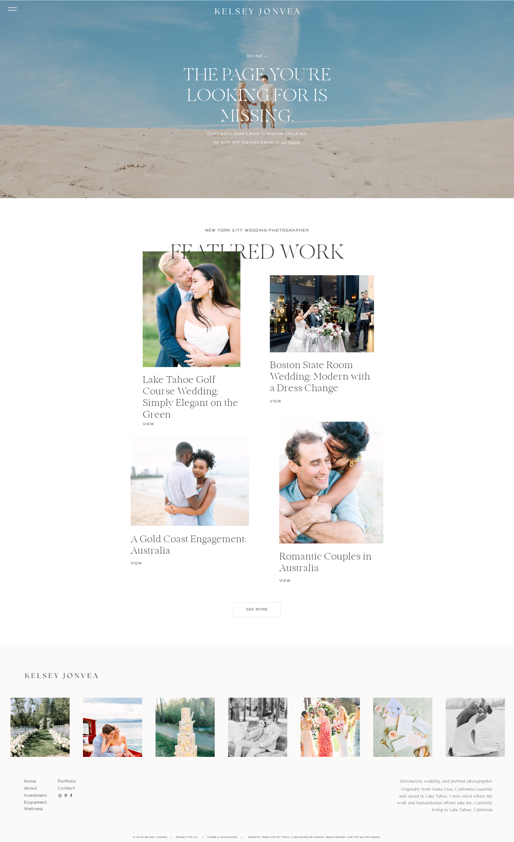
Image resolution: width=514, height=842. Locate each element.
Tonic (285, 837)
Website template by (264, 837)
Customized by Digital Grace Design (318, 837)
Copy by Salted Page (362, 837)
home (294, 142)
